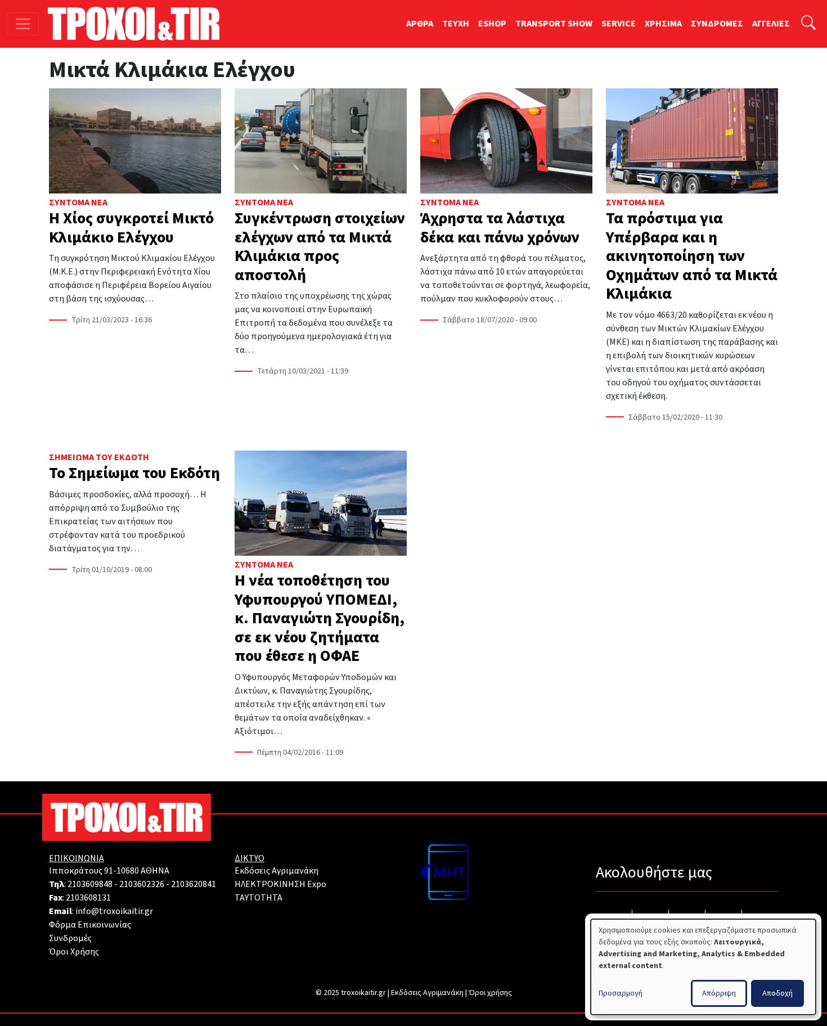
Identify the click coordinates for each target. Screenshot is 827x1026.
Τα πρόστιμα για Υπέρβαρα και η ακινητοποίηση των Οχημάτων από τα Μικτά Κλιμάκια (691, 256)
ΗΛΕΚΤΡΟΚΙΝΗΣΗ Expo (280, 884)
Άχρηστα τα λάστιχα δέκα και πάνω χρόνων (499, 228)
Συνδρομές (70, 938)
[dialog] (703, 967)
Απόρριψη (719, 993)
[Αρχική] (138, 23)
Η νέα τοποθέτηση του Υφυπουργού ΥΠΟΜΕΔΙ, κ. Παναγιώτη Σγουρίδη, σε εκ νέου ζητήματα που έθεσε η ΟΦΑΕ (319, 618)
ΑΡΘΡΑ (419, 23)
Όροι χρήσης (490, 992)
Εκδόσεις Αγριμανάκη (276, 871)
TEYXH (455, 23)
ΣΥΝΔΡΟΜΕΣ (717, 23)
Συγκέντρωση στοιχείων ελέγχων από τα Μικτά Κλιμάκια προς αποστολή (320, 246)
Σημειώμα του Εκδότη (99, 457)
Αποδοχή (777, 993)
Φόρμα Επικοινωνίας (90, 925)
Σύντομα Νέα (78, 202)
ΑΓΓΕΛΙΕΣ (771, 23)
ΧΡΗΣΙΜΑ (663, 23)
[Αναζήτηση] (808, 24)
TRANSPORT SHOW (553, 23)
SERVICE (618, 23)
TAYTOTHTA (258, 898)
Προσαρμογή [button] (620, 993)
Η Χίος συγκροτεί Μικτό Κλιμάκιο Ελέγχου (131, 228)
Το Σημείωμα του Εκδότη (134, 473)
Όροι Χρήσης (74, 952)
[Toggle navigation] (23, 23)
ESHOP (492, 23)
